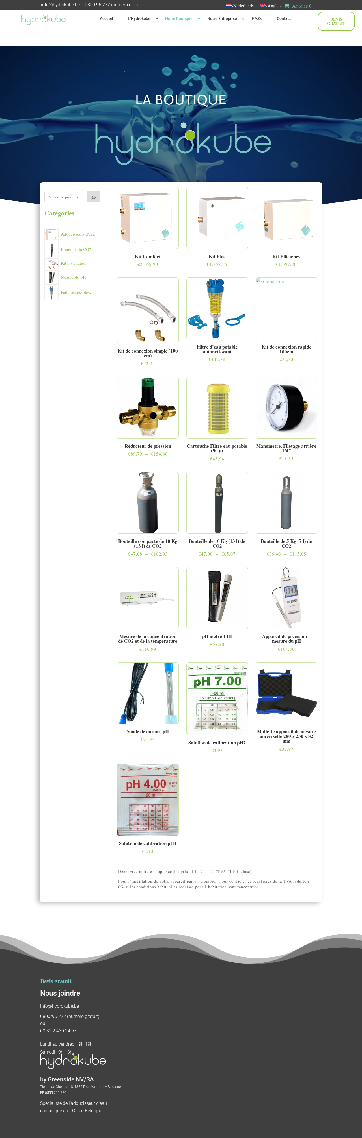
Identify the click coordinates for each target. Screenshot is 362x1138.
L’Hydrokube (139, 18)
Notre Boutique (179, 18)
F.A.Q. (257, 18)
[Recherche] (93, 196)
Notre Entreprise (222, 18)
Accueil (106, 18)
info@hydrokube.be (60, 4)
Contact (284, 18)
